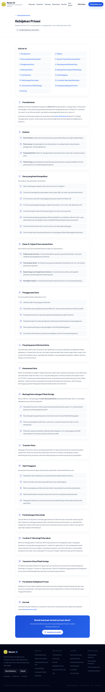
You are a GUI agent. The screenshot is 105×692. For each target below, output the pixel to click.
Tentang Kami (57, 655)
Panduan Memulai (76, 655)
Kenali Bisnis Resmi (94, 671)
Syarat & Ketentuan (61, 116)
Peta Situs (98, 685)
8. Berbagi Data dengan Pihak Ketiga (68, 70)
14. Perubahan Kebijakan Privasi (66, 85)
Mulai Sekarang (96, 4)
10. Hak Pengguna (61, 75)
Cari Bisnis (70, 4)
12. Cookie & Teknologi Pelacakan (67, 80)
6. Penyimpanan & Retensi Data (66, 64)
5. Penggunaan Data (27, 64)
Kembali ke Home (23, 15)
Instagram (7, 676)
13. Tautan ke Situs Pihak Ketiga (31, 85)
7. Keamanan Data (26, 70)
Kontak (64, 4)
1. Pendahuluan (25, 54)
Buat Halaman (10, 671)
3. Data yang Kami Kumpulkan (30, 59)
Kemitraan (56, 4)
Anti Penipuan (74, 666)
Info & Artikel (74, 673)
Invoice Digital (39, 668)
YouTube (24, 676)
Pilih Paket (81, 4)
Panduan (40, 4)
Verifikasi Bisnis (75, 658)
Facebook (15, 676)
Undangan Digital (40, 672)
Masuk (23, 671)
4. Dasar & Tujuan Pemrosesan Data (67, 59)
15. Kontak (23, 91)
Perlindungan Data (94, 667)
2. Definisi (58, 54)
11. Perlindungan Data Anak (29, 80)
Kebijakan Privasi (58, 666)
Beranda (32, 4)
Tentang (48, 4)
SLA (53, 673)
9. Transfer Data (25, 75)
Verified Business (40, 655)
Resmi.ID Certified (41, 658)
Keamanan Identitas (76, 662)
